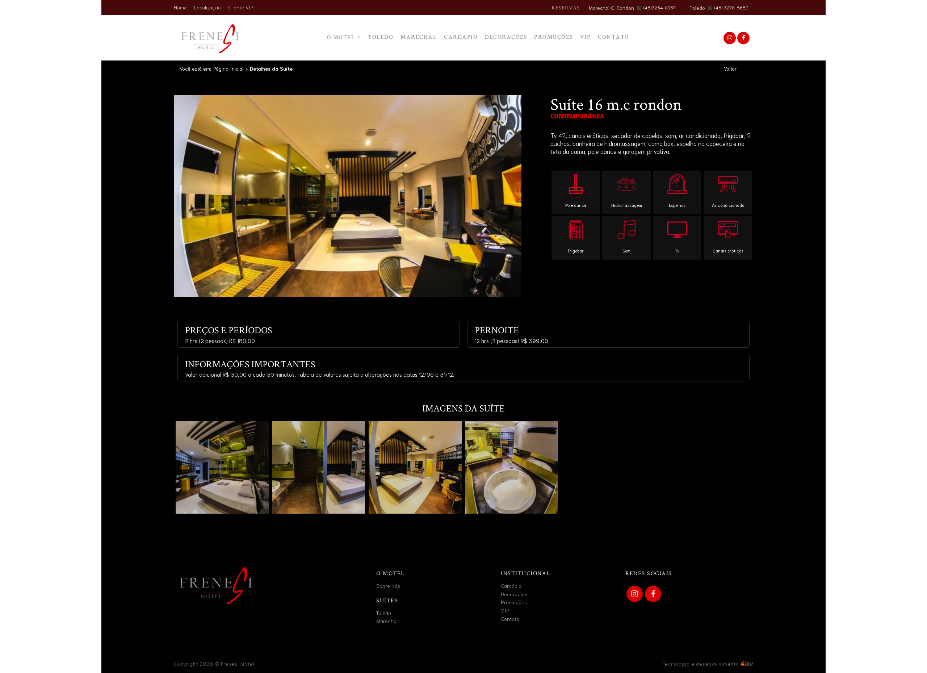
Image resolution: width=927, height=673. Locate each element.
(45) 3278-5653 (731, 7)
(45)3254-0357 (659, 7)
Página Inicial (228, 68)
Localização (207, 7)
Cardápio (461, 38)
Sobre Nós (388, 585)
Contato (510, 618)
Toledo (380, 38)
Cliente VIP (240, 7)
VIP (585, 38)
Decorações (506, 38)
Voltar (730, 68)
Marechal (418, 38)
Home (180, 7)
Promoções (553, 38)
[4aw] (747, 664)
